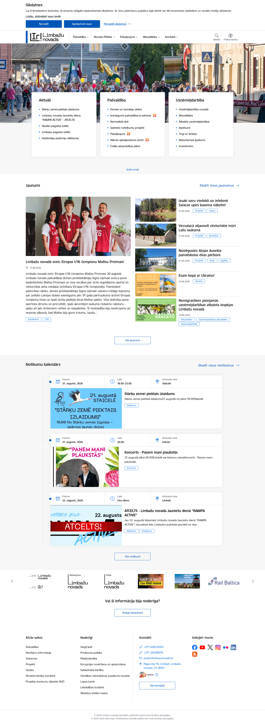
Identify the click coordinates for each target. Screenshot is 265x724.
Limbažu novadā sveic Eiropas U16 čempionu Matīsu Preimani (75, 262)
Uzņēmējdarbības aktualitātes (213, 319)
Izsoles (30, 670)
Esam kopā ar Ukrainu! (197, 275)
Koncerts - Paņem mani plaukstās (151, 452)
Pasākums (147, 531)
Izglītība (224, 260)
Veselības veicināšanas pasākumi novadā (105, 675)
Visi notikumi (132, 556)
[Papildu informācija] (156, 674)
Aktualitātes (187, 319)
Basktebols (33, 319)
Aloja (212, 260)
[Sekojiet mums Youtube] (202, 647)
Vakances (31, 658)
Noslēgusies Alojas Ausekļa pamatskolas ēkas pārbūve (200, 252)
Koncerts (131, 468)
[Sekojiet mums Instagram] (218, 647)
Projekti (199, 210)
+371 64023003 (154, 647)
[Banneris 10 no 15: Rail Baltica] (187, 581)
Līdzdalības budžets (92, 687)
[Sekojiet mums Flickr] (225, 647)
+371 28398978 (153, 652)
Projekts (199, 260)
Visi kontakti (157, 685)
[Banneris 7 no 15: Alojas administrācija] (78, 581)
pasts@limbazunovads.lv (158, 658)
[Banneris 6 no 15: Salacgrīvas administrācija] (41, 581)
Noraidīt (43, 24)
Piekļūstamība (88, 658)
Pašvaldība (32, 647)
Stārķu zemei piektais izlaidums (150, 394)
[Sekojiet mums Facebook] (194, 647)
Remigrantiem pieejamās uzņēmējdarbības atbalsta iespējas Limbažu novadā (206, 304)
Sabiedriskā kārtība (91, 670)
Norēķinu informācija (38, 652)
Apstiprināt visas (82, 24)
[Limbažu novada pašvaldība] (48, 37)
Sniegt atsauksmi (132, 612)
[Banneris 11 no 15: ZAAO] (224, 581)
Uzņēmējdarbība (189, 324)
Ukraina (199, 281)
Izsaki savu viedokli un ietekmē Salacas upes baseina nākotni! (203, 202)
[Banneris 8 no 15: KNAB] (114, 581)
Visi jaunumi (132, 340)
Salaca (212, 210)
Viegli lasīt (86, 647)
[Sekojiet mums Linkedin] (233, 647)
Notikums (131, 405)
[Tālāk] (253, 581)
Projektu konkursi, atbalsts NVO (45, 681)
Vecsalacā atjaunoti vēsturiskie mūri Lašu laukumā (207, 228)
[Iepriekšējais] (12, 581)
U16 (47, 319)
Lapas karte (87, 681)
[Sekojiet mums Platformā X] (210, 647)
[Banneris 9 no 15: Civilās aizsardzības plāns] (150, 581)
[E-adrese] (146, 675)
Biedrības (213, 235)
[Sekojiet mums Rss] (194, 654)
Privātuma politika (91, 652)
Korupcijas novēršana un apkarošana (103, 664)
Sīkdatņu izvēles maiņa (94, 693)
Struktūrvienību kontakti (40, 675)
